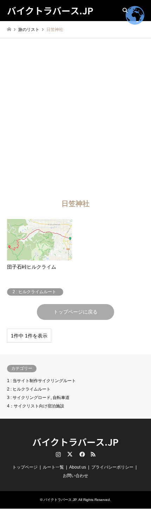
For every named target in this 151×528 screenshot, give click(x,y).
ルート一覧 (53, 467)
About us (77, 467)
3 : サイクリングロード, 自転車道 (38, 397)
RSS (93, 454)
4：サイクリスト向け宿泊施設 (35, 406)
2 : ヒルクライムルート (29, 389)
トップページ (25, 467)
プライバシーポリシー (112, 467)
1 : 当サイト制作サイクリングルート (41, 380)
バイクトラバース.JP (75, 441)
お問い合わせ (75, 475)
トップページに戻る (75, 312)
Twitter (69, 454)
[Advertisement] (75, 117)
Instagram (58, 454)
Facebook (81, 454)
